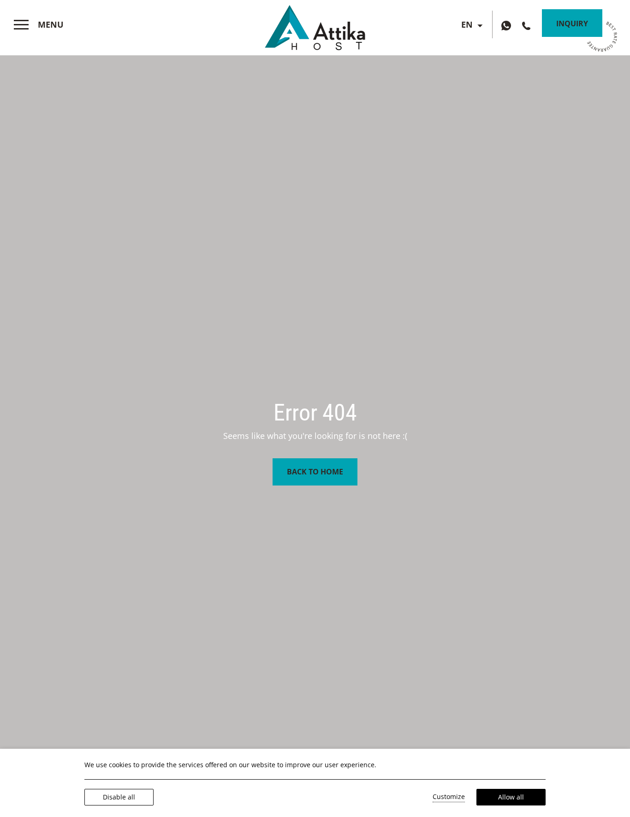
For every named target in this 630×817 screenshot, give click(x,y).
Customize (449, 796)
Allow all (511, 797)
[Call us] (527, 25)
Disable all (119, 797)
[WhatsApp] (508, 25)
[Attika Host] (315, 25)
